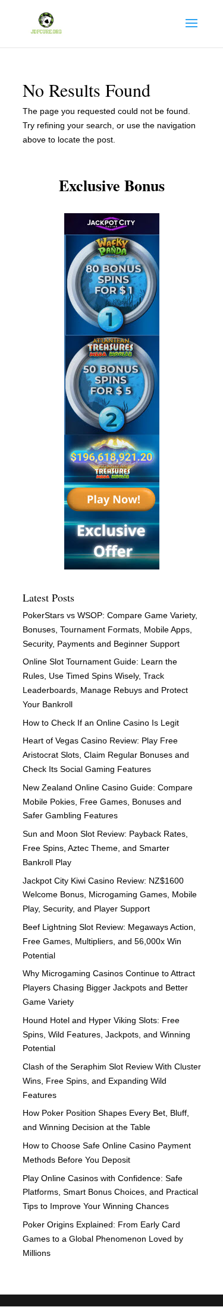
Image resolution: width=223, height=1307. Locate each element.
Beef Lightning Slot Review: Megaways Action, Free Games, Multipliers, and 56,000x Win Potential (109, 941)
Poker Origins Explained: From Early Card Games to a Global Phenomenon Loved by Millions (103, 1239)
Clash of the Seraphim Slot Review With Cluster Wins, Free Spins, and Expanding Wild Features (112, 1081)
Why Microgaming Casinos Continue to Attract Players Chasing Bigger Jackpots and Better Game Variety (109, 988)
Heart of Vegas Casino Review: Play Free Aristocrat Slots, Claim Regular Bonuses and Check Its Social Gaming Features (106, 755)
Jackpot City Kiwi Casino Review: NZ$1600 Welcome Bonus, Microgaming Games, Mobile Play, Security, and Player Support (110, 895)
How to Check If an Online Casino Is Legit (101, 722)
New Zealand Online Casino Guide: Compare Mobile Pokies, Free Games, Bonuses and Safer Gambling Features (108, 802)
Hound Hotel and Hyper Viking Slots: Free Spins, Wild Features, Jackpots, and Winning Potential (106, 1034)
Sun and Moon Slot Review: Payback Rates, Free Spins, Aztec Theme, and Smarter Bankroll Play (105, 848)
